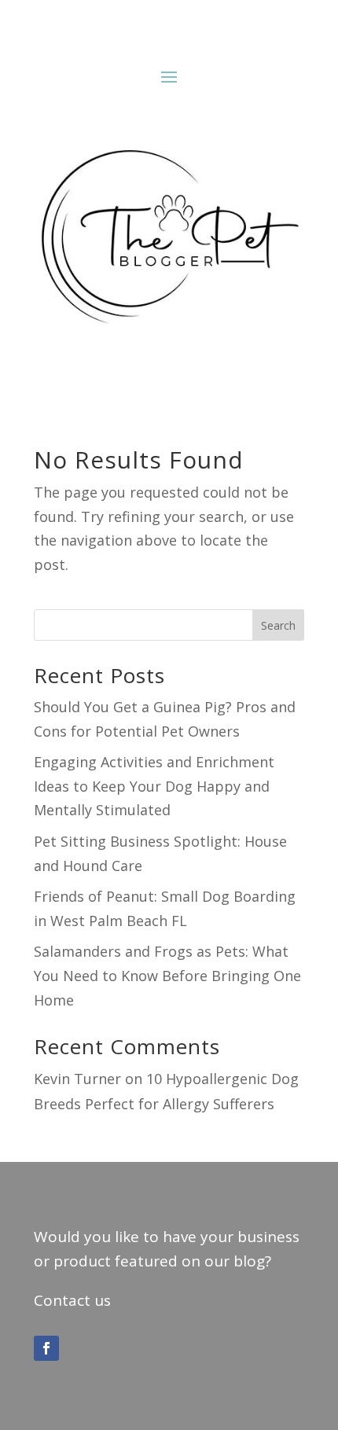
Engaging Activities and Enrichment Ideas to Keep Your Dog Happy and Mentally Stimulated (154, 785)
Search (278, 625)
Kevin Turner (77, 1078)
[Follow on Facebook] (46, 1348)
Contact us (72, 1300)
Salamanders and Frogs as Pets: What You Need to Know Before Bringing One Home (167, 975)
